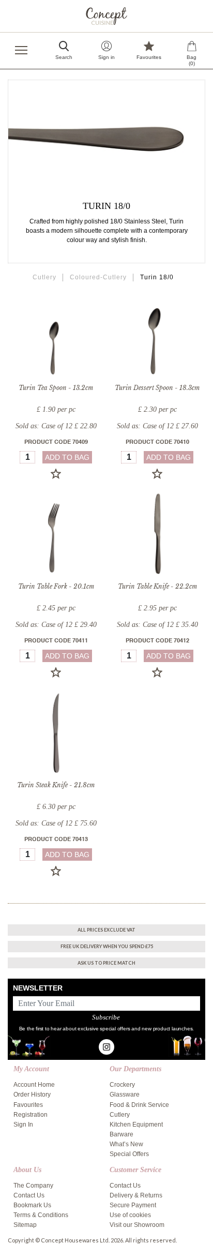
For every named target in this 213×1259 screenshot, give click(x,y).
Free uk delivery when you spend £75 (106, 946)
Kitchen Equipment (136, 1124)
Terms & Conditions (40, 1215)
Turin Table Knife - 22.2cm (157, 586)
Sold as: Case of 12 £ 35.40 (157, 624)
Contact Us (28, 1195)
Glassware (125, 1094)
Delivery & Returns (136, 1195)
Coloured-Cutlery (98, 277)
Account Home (34, 1084)
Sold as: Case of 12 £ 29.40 (56, 624)
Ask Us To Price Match (106, 963)
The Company (33, 1185)
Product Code (56, 442)
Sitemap (25, 1224)
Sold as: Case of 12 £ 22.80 (56, 426)
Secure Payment (133, 1205)
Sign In (23, 1124)
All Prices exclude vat (106, 930)
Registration (30, 1114)
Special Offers (129, 1154)
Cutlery (44, 277)
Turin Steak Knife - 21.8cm (56, 785)
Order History (32, 1094)
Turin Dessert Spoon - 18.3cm (157, 388)
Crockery (122, 1084)
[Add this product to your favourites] (56, 474)
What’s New (126, 1144)
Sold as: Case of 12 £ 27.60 (157, 426)
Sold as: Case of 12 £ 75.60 (56, 823)
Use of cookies (130, 1215)
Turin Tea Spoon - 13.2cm (56, 388)
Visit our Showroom (137, 1224)
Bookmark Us (32, 1205)
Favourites (28, 1104)
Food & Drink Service (139, 1104)
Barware (121, 1134)
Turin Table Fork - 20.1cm (56, 586)
